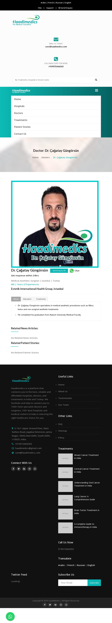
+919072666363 (23, 443)
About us (63, 391)
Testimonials (65, 398)
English (68, 2)
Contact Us (20, 133)
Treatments (20, 120)
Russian (59, 2)
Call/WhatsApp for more (56, 63)
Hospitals (19, 106)
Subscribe (94, 582)
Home (17, 99)
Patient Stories (22, 126)
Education (27, 299)
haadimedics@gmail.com (28, 448)
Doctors (18, 113)
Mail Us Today (56, 43)
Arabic (44, 2)
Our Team (63, 404)
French (51, 2)
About (16, 299)
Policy (61, 437)
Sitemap (62, 430)
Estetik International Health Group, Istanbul (37, 288)
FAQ (40, 8)
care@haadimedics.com (27, 452)
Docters (46, 157)
